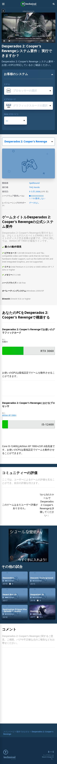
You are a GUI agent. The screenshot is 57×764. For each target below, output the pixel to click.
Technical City (28, 4)
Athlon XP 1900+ (9, 415)
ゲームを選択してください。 (28, 142)
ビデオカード (10, 99)
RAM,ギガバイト (11, 114)
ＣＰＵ (7, 84)
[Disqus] (28, 686)
